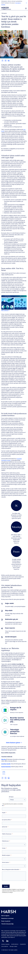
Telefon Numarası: (6, 834)
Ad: (3, 805)
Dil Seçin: (11, 797)
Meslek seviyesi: (6, 855)
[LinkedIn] (7, 941)
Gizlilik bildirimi (14, 944)
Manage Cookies (13, 946)
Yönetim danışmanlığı (7, 924)
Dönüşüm (4, 13)
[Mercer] (6, 8)
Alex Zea (3, 759)
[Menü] (25, 8)
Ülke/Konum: (5, 841)
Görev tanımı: (5, 862)
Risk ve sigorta (5, 915)
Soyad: (4, 812)
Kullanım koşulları (5, 944)
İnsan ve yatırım (5, 921)
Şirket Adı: (4, 827)
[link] (2, 60)
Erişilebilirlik (23, 944)
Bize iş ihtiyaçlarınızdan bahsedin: (10, 869)
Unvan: (4, 848)
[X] (3, 941)
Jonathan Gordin (5, 764)
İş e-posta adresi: (6, 820)
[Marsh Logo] (8, 912)
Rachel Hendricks (6, 766)
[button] (26, 3)
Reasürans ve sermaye (7, 918)
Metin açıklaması (4, 310)
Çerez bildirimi (4, 946)
